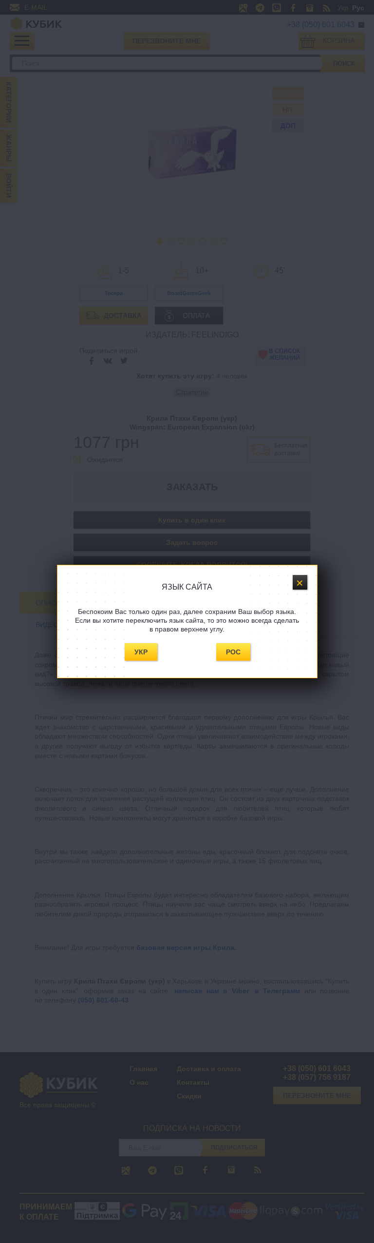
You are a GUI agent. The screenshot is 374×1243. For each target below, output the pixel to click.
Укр (141, 652)
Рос (233, 652)
